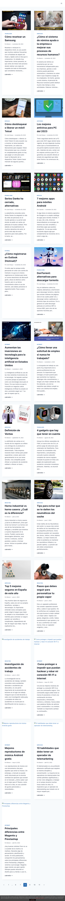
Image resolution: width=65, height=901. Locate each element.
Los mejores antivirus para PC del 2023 (47, 128)
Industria (8, 502)
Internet (7, 344)
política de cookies (39, 898)
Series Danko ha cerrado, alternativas (14, 202)
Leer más (9, 74)
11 (39, 885)
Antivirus (40, 121)
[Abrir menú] (61, 3)
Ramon (9, 44)
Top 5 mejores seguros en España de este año (16, 590)
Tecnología (8, 33)
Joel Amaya (10, 135)
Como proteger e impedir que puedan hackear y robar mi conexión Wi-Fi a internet (48, 671)
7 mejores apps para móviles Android (46, 202)
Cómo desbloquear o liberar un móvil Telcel (16, 128)
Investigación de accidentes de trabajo (14, 668)
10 (34, 885)
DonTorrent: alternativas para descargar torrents (47, 277)
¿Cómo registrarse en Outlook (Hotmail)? (15, 257)
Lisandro (41, 209)
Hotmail (7, 250)
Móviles (7, 121)
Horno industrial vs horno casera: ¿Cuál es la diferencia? (16, 509)
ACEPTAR (32, 899)
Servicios (40, 33)
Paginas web (8, 195)
